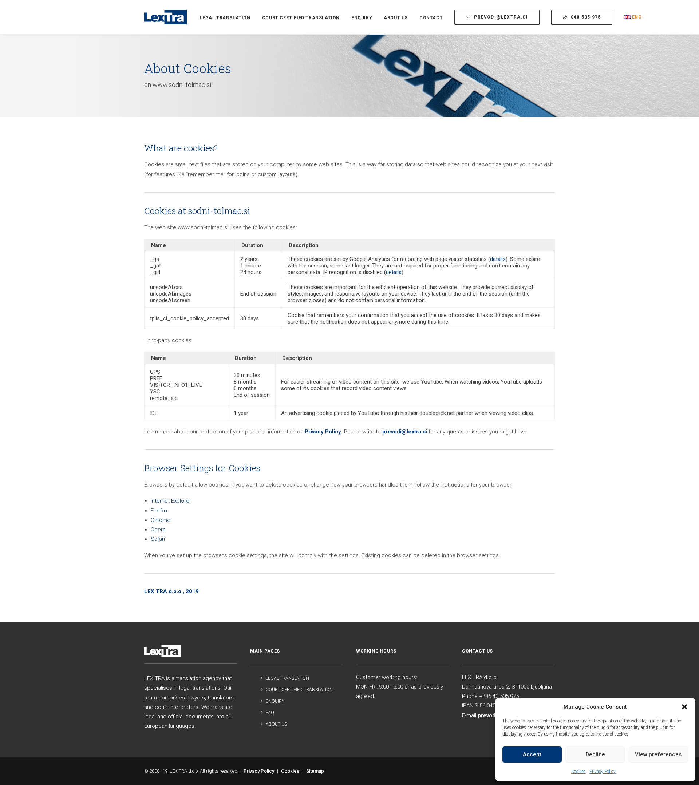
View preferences (658, 754)
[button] (684, 706)
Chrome (160, 520)
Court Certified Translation (301, 17)
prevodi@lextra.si (404, 431)
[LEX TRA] (165, 17)
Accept (532, 754)
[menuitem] (228, 18)
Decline (595, 754)
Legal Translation (225, 17)
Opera (158, 529)
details (498, 259)
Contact (431, 17)
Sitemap (315, 771)
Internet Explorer (171, 500)
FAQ (270, 712)
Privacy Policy (602, 771)
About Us (396, 17)
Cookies (578, 771)
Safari (158, 539)
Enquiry (361, 17)
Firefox (159, 510)
